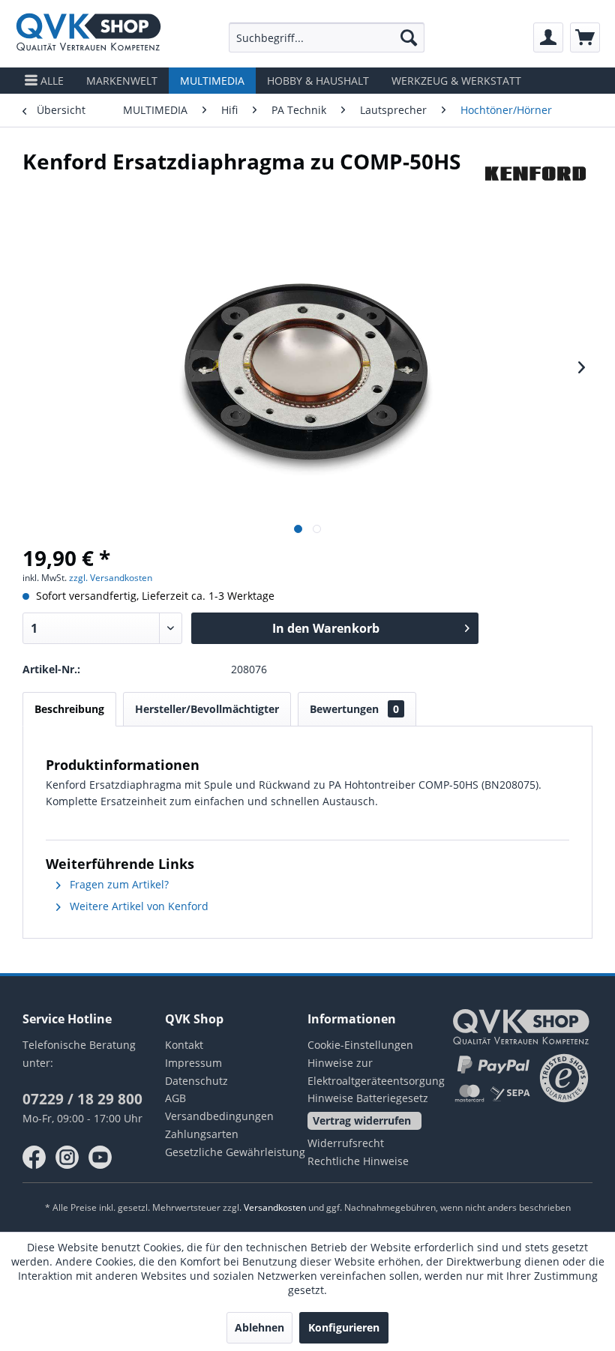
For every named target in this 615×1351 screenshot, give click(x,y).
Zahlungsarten (201, 1134)
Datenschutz (196, 1081)
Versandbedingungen (219, 1116)
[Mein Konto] (548, 37)
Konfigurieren (344, 1327)
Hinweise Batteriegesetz (368, 1098)
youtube (101, 1158)
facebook (35, 1158)
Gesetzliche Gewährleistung (235, 1152)
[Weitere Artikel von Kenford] (535, 176)
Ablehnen (259, 1327)
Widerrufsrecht (346, 1143)
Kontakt (184, 1045)
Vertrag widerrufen (362, 1120)
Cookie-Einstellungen (360, 1045)
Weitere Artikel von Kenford (137, 906)
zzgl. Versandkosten (110, 577)
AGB (175, 1098)
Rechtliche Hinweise (358, 1161)
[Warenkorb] (585, 37)
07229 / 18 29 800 (82, 1099)
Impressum (193, 1063)
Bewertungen (354, 709)
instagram (67, 1158)
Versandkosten (275, 1207)
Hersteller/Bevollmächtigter (207, 709)
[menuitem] (326, 37)
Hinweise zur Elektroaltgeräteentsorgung (376, 1072)
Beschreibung (69, 709)
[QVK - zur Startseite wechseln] (89, 33)
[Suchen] (408, 37)
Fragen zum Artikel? (118, 884)
